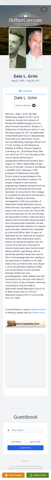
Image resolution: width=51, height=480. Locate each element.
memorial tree (39, 309)
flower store (38, 312)
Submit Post (25, 447)
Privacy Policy (18, 468)
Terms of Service (33, 468)
